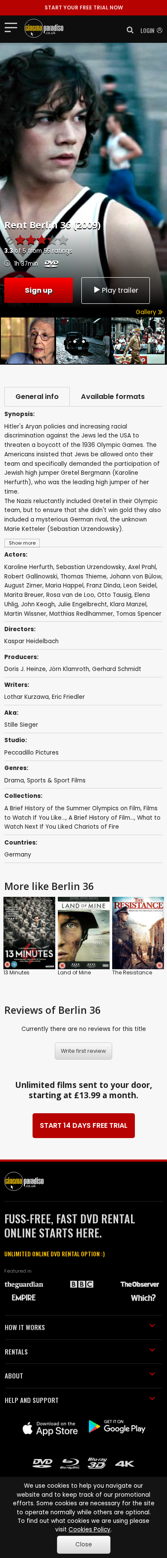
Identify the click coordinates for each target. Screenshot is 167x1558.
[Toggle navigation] (13, 27)
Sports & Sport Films (56, 780)
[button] (128, 30)
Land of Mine (74, 972)
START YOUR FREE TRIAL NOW (84, 7)
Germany (17, 855)
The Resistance (132, 972)
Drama (14, 780)
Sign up (38, 290)
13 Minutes (16, 972)
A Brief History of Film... (101, 818)
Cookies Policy (89, 1529)
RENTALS (16, 1351)
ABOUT (14, 1375)
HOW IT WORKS (25, 1327)
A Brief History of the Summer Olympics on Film (72, 808)
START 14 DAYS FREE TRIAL (84, 1125)
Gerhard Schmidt (116, 669)
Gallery (147, 312)
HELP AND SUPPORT (32, 1400)
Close (83, 1544)
